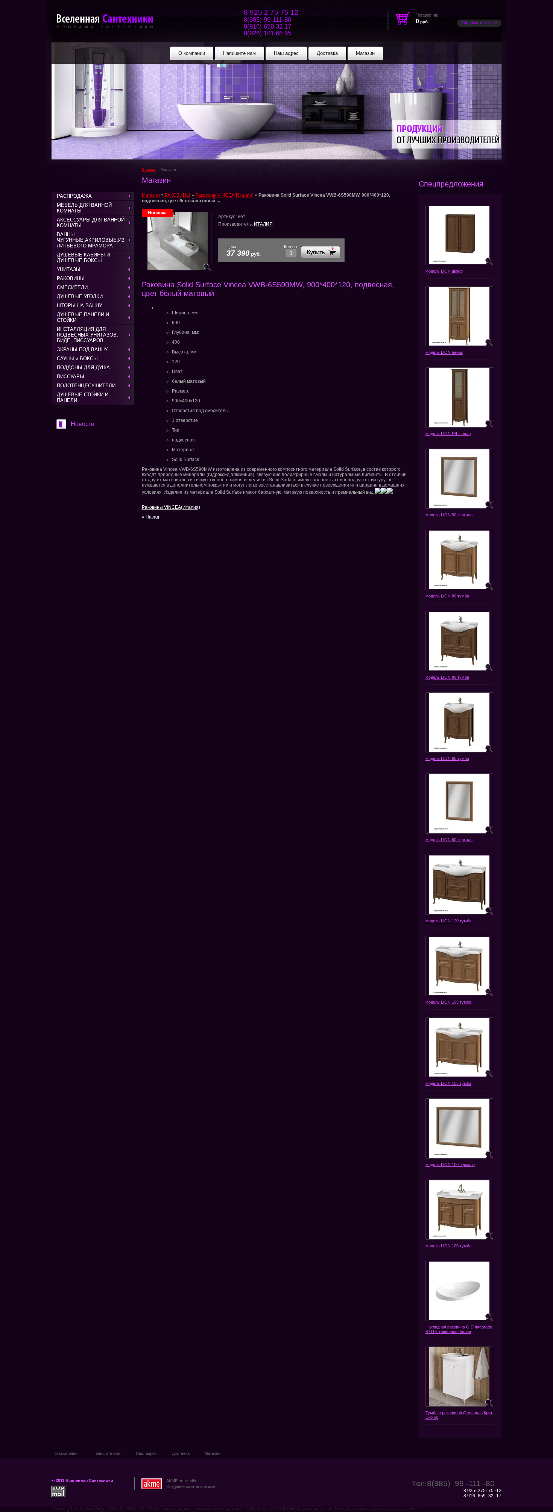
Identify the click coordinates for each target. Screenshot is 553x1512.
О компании (66, 1453)
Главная (149, 169)
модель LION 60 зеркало (448, 839)
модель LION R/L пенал (448, 433)
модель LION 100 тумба (448, 1246)
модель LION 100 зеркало (450, 1164)
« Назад (150, 517)
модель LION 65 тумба (447, 758)
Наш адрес (146, 1453)
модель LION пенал (444, 352)
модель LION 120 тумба (448, 921)
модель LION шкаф (444, 271)
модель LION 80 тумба (447, 596)
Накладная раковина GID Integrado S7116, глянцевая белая (458, 1329)
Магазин (151, 195)
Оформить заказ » (479, 22)
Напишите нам (107, 1453)
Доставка (181, 1453)
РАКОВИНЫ (177, 195)
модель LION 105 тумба (448, 1002)
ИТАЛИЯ (263, 224)
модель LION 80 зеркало (448, 515)
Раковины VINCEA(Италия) (224, 195)
